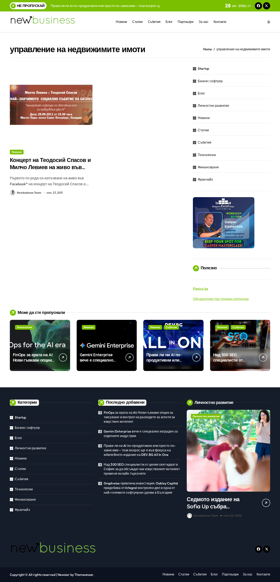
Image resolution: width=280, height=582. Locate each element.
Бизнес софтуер (210, 81)
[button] (266, 465)
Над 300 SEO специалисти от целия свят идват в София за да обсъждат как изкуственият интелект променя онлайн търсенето (142, 469)
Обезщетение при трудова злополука (221, 299)
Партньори (185, 22)
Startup (203, 68)
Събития (154, 22)
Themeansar (83, 575)
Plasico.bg (200, 289)
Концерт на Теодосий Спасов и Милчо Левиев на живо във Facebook (50, 167)
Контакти (220, 22)
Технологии (207, 155)
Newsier (64, 575)
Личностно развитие (213, 105)
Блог (169, 22)
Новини (121, 22)
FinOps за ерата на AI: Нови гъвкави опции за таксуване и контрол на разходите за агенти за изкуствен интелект (139, 417)
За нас (203, 22)
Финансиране (208, 167)
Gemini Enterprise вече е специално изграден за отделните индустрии (100, 362)
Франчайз (205, 179)
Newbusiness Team (29, 192)
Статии (137, 22)
